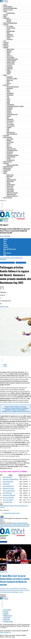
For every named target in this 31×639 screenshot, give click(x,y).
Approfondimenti (8, 166)
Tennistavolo (10, 121)
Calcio (8, 54)
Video (5, 173)
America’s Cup (11, 132)
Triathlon (9, 127)
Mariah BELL (6, 484)
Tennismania (10, 189)
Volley (8, 73)
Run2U (8, 183)
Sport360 (6, 85)
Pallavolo (6, 46)
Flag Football (10, 57)
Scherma (9, 113)
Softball (9, 72)
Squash (9, 116)
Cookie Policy (6, 620)
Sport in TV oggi (8, 10)
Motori (5, 75)
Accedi (5, 171)
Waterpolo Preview (12, 193)
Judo (8, 98)
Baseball (9, 51)
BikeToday (10, 176)
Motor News (10, 181)
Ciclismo (5, 24)
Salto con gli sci (11, 148)
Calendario (10, 34)
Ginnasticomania (11, 180)
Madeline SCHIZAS (8, 488)
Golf (8, 96)
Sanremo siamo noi (12, 196)
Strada (8, 37)
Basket (9, 52)
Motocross (10, 80)
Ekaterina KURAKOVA (9, 495)
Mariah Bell (7, 526)
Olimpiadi (6, 163)
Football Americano (12, 59)
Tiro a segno (10, 124)
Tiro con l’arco (11, 126)
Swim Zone (10, 188)
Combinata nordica (12, 150)
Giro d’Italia (10, 26)
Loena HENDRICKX (8, 486)
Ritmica (9, 21)
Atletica (5, 15)
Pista (8, 29)
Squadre (5, 47)
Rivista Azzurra (7, 6)
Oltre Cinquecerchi (12, 134)
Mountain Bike (11, 31)
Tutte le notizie (7, 161)
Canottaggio (10, 93)
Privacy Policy (6, 618)
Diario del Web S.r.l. (5, 632)
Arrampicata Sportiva (13, 87)
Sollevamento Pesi (12, 114)
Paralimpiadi (10, 104)
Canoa (8, 91)
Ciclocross (10, 39)
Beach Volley (10, 49)
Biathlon (9, 140)
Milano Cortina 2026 (12, 165)
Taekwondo (10, 119)
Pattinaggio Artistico (12, 155)
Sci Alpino (6, 135)
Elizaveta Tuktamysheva (18, 523)
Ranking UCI (10, 36)
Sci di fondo (10, 142)
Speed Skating (11, 157)
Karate (8, 100)
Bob (8, 145)
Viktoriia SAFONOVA (8, 491)
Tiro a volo (10, 122)
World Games (7, 168)
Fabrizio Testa (4, 306)
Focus (8, 178)
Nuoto (5, 16)
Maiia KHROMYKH (8, 481)
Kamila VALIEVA (7, 477)
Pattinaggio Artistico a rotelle (15, 106)
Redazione (5, 614)
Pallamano (10, 67)
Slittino (9, 144)
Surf (8, 117)
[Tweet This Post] (17, 360)
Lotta (8, 101)
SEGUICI (2, 521)
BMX (8, 33)
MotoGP (5, 44)
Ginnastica (6, 18)
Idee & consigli (7, 197)
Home (5, 5)
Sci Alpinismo (11, 160)
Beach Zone (10, 175)
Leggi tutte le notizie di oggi (11, 513)
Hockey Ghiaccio (11, 60)
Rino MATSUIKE (7, 493)
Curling (9, 158)
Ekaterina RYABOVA (8, 497)
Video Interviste (11, 194)
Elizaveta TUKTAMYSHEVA (10, 479)
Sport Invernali (7, 137)
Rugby (8, 70)
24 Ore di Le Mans (12, 78)
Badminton (10, 88)
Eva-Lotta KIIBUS (8, 500)
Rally (8, 82)
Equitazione (10, 95)
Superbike (9, 77)
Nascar (9, 83)
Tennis (5, 11)
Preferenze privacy (8, 621)
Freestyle (9, 153)
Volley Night (10, 191)
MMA (8, 103)
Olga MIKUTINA (7, 502)
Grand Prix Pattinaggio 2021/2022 (16, 524)
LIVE (4, 41)
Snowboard (10, 152)
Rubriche (9, 109)
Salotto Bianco (11, 184)
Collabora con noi (7, 616)
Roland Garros (11, 13)
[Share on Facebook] (17, 358)
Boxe (8, 90)
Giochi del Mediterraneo (10, 8)
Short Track (10, 139)
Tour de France (11, 28)
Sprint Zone (10, 186)
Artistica (9, 20)
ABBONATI (7, 236)
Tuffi (8, 129)
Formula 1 (6, 42)
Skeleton (9, 147)
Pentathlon (10, 108)
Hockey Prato (10, 64)
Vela (8, 130)
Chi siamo (5, 612)
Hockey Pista (10, 62)
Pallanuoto (10, 68)
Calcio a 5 (9, 55)
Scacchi (9, 111)
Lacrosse (9, 65)
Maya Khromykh (15, 526)
